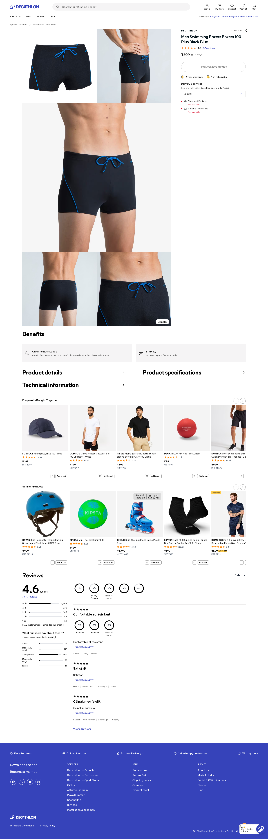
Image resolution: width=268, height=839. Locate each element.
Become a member (24, 772)
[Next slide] (243, 401)
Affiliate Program (77, 790)
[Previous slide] (236, 401)
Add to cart (61, 476)
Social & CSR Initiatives (212, 780)
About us (203, 770)
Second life (74, 799)
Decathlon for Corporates (82, 775)
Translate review (83, 647)
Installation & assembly (81, 809)
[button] (16, 16)
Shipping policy (141, 780)
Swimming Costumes (44, 24)
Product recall (141, 790)
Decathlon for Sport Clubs (83, 780)
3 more (162, 321)
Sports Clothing (18, 24)
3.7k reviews (209, 48)
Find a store (139, 770)
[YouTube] (30, 782)
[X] (22, 782)
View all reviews (82, 729)
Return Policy (140, 775)
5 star (238, 575)
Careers (202, 785)
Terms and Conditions (22, 825)
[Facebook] (13, 782)
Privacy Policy (47, 825)
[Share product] (246, 30)
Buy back (72, 804)
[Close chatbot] (240, 826)
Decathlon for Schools (80, 770)
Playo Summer (76, 795)
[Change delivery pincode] (241, 94)
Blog (200, 790)
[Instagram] (38, 782)
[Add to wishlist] (53, 476)
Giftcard (72, 785)
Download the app (24, 765)
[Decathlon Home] (24, 7)
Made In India (206, 775)
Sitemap (137, 785)
